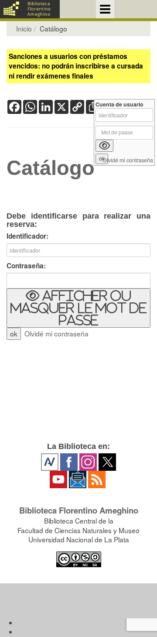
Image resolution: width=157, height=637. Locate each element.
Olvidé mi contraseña (56, 333)
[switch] (78, 308)
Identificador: (27, 236)
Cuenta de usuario (119, 104)
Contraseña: (26, 266)
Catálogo (51, 168)
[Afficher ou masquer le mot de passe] (104, 146)
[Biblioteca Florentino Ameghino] (30, 9)
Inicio (24, 28)
